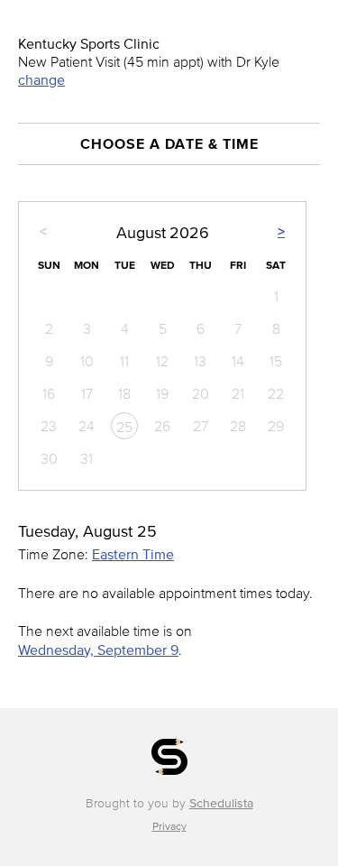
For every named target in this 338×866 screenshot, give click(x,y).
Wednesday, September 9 (98, 649)
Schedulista (221, 803)
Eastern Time (133, 554)
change (41, 79)
